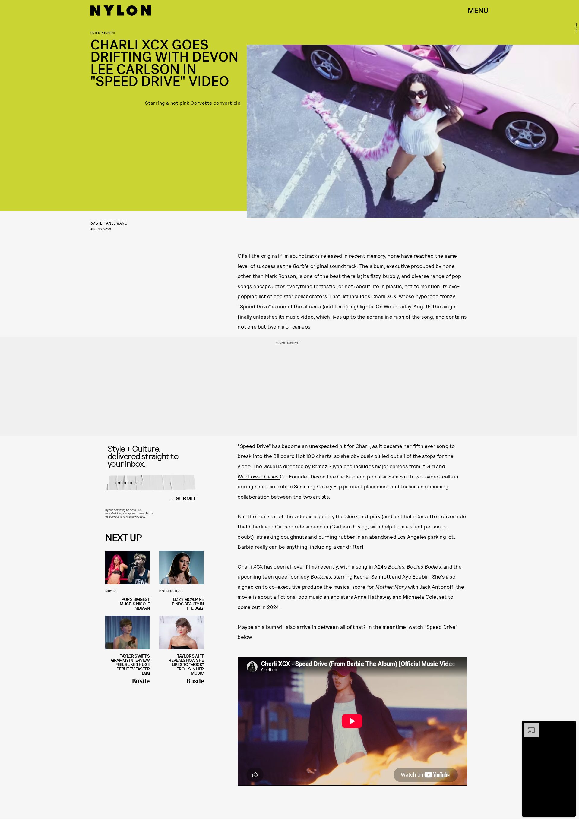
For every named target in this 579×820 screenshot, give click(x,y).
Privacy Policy (135, 516)
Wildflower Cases (259, 476)
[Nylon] (120, 10)
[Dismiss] (569, 726)
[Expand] (528, 726)
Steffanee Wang (111, 223)
